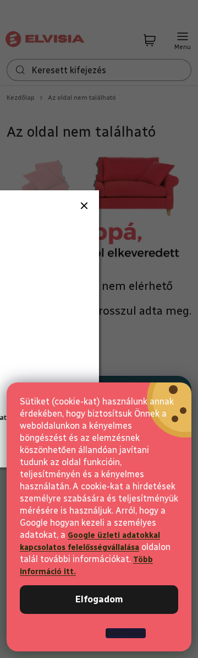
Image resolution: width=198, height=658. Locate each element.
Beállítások (126, 633)
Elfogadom (99, 599)
